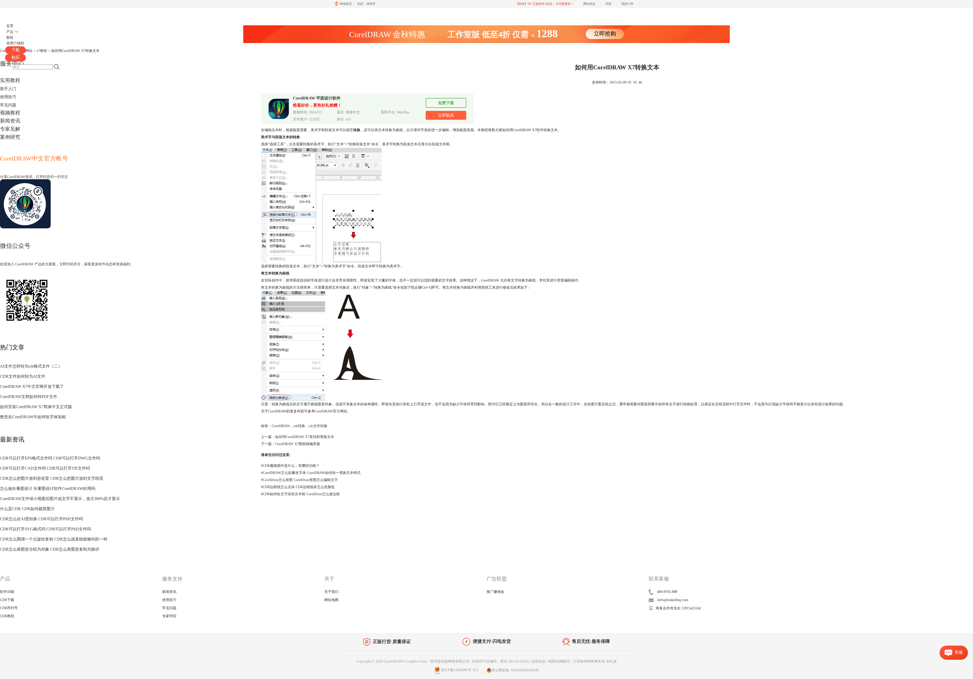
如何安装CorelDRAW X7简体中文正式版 (36, 407)
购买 (15, 57)
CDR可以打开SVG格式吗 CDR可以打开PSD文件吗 (45, 529)
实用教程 (10, 80)
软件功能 (7, 592)
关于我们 (331, 592)
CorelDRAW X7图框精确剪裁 (297, 444)
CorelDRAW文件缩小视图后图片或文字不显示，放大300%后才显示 (60, 498)
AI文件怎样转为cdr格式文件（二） (31, 366)
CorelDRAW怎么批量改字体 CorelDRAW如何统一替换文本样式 (311, 473)
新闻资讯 (10, 121)
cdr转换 (299, 426)
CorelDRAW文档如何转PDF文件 (28, 396)
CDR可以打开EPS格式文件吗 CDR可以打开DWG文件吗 (50, 458)
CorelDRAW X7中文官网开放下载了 (32, 386)
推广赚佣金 (495, 592)
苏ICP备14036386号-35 (458, 670)
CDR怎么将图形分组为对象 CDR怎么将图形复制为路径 (49, 549)
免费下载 (446, 103)
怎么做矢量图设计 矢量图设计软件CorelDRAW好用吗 (47, 488)
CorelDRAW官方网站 (331, 411)
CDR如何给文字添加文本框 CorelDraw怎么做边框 (300, 494)
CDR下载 (7, 600)
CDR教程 (7, 616)
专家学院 (169, 616)
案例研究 (10, 137)
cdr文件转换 (318, 426)
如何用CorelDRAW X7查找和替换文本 (304, 437)
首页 (9, 26)
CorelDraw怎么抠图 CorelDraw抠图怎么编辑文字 (299, 480)
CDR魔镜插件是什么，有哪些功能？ (290, 466)
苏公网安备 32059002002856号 (515, 670)
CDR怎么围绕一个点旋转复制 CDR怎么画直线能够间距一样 (53, 539)
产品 (9, 32)
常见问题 (8, 105)
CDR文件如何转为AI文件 (22, 376)
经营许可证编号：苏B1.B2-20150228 (500, 661)
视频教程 (10, 112)
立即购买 (446, 115)
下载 (15, 50)
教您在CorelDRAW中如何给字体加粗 (33, 417)
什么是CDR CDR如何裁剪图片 (27, 509)
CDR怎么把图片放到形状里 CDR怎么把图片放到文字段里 (51, 478)
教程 (9, 37)
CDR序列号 (9, 608)
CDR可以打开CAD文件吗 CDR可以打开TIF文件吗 (45, 468)
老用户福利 (15, 43)
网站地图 (331, 600)
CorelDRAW (20, 13)
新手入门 (8, 89)
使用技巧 (8, 97)
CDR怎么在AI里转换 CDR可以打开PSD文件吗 (41, 519)
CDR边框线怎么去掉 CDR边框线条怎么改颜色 (298, 487)
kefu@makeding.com (673, 600)
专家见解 (10, 129)
